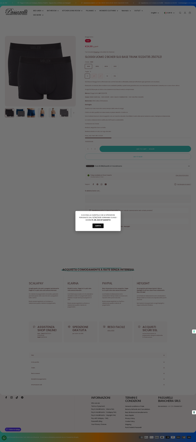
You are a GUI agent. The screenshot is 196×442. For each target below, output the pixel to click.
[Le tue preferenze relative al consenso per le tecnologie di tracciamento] (194, 331)
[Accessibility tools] (194, 412)
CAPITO (98, 226)
